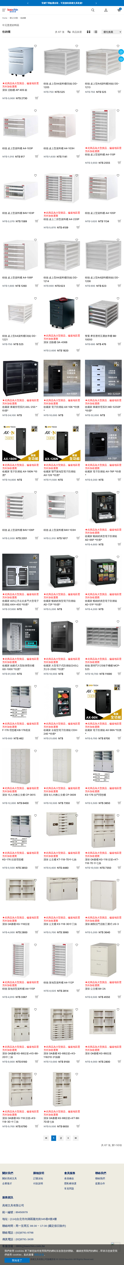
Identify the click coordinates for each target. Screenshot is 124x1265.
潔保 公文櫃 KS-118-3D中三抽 (60, 924)
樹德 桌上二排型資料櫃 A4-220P (61, 219)
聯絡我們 (100, 1178)
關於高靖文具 (9, 1178)
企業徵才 (7, 1183)
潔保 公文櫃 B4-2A (95, 988)
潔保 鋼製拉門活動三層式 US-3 (102, 924)
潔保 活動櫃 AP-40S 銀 (14, 89)
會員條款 (69, 1178)
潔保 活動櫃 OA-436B (55, 342)
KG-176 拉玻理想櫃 (12, 859)
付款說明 (38, 1183)
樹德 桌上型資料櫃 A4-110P (100, 154)
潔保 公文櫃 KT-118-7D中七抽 (60, 859)
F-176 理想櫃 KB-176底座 (16, 730)
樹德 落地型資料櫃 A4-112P (59, 982)
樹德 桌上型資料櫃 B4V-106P (18, 529)
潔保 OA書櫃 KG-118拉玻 (16, 924)
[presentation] (28, 3)
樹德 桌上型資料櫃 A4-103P (17, 148)
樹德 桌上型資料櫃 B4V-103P (18, 212)
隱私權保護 (70, 1183)
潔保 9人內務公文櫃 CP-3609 (60, 794)
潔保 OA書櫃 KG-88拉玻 (98, 1053)
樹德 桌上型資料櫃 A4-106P (17, 277)
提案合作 (100, 1183)
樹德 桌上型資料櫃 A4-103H (59, 148)
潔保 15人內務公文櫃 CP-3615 (19, 794)
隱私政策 (39, 1254)
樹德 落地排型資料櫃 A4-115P (18, 988)
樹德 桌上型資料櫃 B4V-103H (60, 529)
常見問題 (69, 1188)
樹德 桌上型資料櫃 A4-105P (100, 212)
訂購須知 (38, 1178)
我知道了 (17, 1260)
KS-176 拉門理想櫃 (95, 794)
